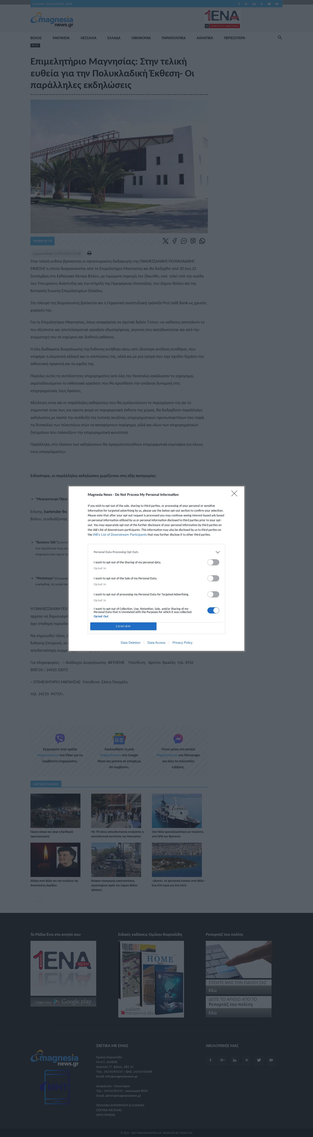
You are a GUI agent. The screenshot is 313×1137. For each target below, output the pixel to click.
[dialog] (156, 568)
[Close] (235, 495)
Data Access (156, 642)
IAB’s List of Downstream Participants (120, 534)
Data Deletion (130, 642)
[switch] (213, 562)
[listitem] (156, 552)
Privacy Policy (182, 642)
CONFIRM (123, 626)
